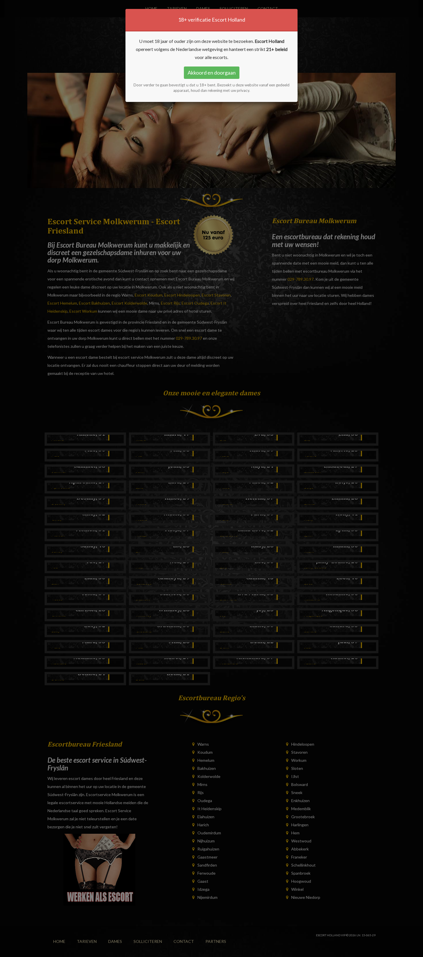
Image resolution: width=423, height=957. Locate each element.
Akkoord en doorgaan (212, 72)
